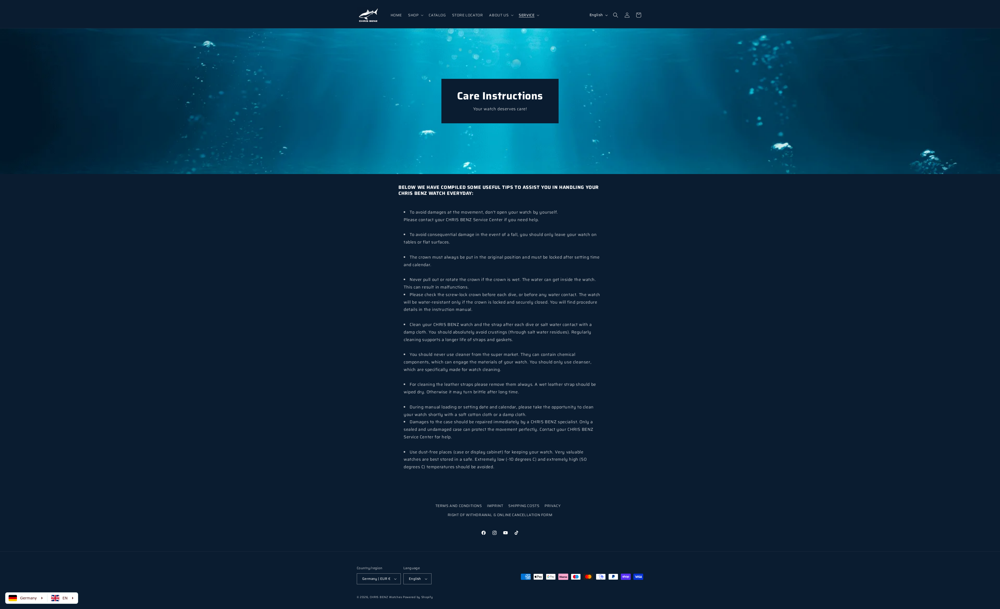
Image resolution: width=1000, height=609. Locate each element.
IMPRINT (495, 506)
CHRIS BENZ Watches (386, 597)
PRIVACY (553, 506)
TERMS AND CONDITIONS (458, 506)
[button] (415, 15)
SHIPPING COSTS (523, 506)
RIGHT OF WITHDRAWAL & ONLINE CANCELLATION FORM (500, 515)
